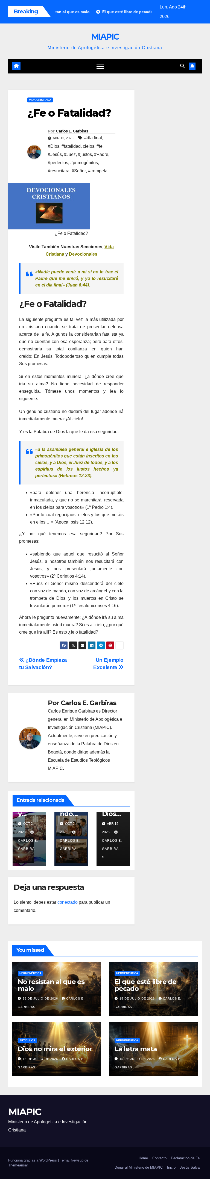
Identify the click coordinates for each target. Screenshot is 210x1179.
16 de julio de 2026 (41, 998)
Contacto (159, 1158)
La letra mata (136, 1049)
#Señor (79, 171)
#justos (85, 154)
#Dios (53, 146)
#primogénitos (84, 162)
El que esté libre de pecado (145, 985)
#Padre (101, 154)
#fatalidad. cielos (78, 146)
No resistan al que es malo (51, 985)
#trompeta (97, 171)
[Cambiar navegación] (100, 66)
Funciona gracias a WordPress (33, 1160)
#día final (93, 137)
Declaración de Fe (185, 1158)
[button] (182, 66)
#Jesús (55, 154)
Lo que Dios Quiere (113, 814)
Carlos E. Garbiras (72, 131)
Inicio (171, 1167)
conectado (67, 902)
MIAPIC (105, 37)
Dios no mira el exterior (55, 1049)
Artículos (27, 1040)
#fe (100, 146)
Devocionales (83, 254)
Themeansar (18, 1165)
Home (143, 1158)
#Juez (70, 154)
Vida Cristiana (40, 99)
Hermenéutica (30, 973)
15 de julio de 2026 (137, 998)
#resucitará (58, 171)
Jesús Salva (190, 1167)
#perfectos (58, 162)
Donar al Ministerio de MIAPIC (139, 1167)
